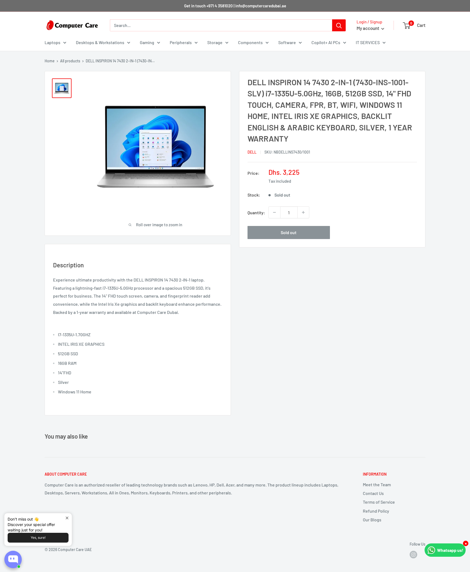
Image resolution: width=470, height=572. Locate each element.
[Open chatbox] (13, 559)
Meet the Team (377, 484)
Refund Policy (376, 510)
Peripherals (181, 42)
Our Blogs (372, 519)
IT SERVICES (368, 42)
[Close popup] (67, 518)
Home (50, 61)
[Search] (339, 25)
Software (287, 42)
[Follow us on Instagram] (413, 554)
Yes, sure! (38, 538)
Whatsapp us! (450, 550)
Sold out (288, 232)
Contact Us (373, 493)
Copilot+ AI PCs (325, 42)
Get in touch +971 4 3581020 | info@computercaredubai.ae (235, 5)
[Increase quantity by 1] (303, 212)
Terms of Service (379, 501)
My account (368, 28)
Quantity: (256, 212)
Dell (252, 152)
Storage (214, 42)
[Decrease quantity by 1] (274, 212)
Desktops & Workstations (100, 42)
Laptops (52, 42)
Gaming (147, 42)
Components (250, 42)
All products (70, 61)
